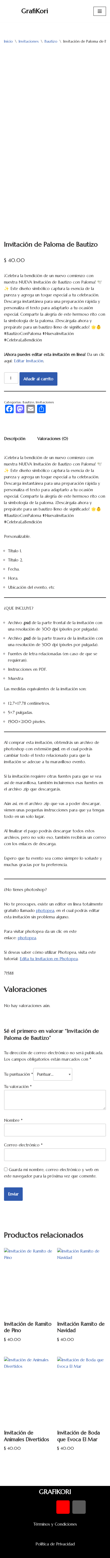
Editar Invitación (28, 360)
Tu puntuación (18, 1074)
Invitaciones (29, 41)
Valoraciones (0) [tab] (52, 438)
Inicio (8, 41)
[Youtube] (47, 1507)
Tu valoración (18, 1086)
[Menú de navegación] (99, 11)
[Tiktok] (79, 1507)
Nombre (13, 1120)
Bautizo (51, 41)
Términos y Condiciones (55, 1524)
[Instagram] (63, 1507)
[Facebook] (31, 1507)
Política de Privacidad (55, 1543)
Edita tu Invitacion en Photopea (49, 958)
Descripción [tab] (14, 438)
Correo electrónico (23, 1144)
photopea (45, 910)
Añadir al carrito (38, 378)
